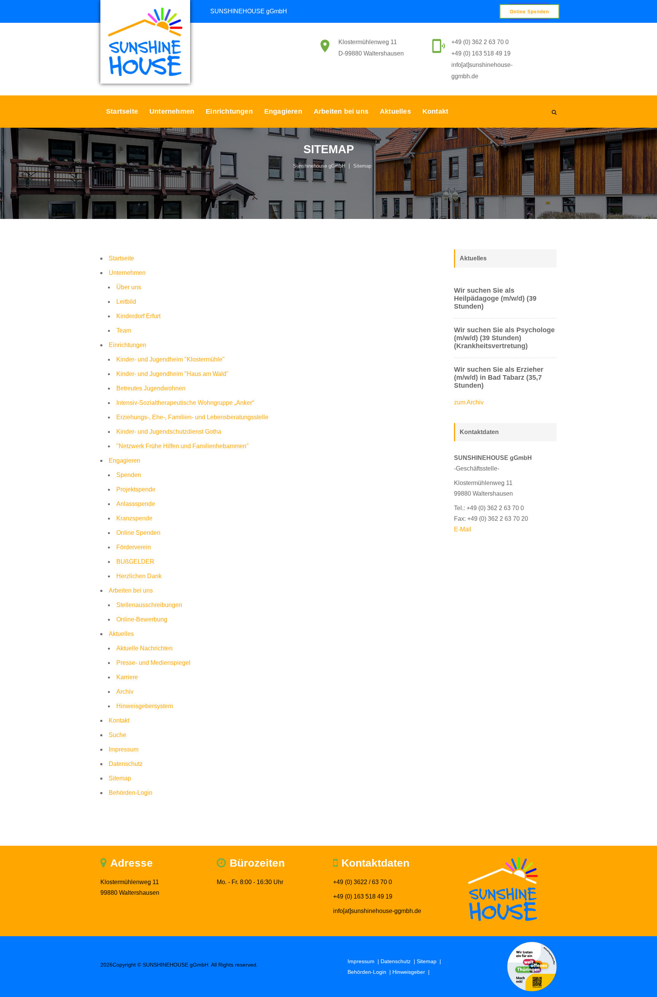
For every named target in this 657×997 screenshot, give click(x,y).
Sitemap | (430, 961)
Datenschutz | (399, 961)
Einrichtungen (229, 111)
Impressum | (364, 961)
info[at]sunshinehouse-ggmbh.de (377, 911)
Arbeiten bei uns (341, 111)
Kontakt (435, 111)
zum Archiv (469, 402)
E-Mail (462, 529)
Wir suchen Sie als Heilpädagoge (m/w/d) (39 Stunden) (495, 298)
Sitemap (362, 166)
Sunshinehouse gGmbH (319, 166)
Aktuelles (395, 111)
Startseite (122, 111)
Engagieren (283, 111)
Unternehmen (171, 111)
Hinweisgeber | (411, 972)
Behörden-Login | (370, 972)
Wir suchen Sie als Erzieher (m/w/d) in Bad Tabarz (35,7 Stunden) (498, 377)
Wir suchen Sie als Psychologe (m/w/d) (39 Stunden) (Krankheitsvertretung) (504, 338)
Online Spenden (529, 11)
